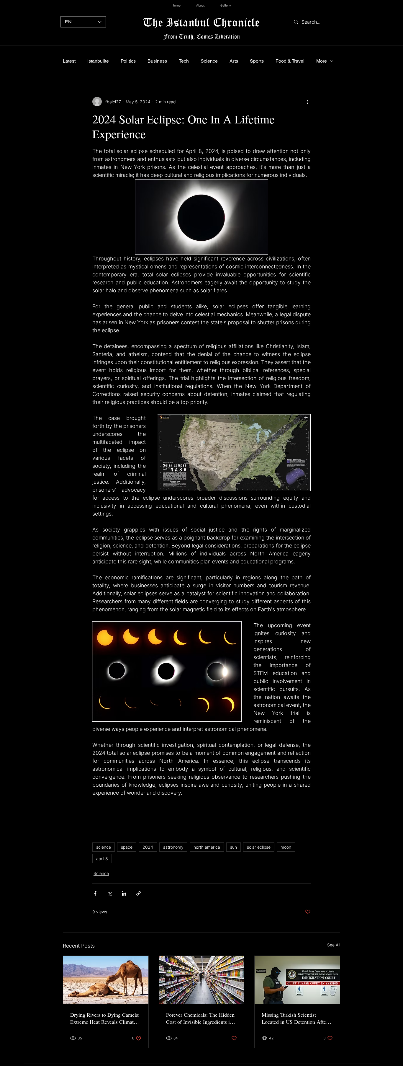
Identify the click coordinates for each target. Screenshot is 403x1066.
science (103, 847)
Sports (257, 61)
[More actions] (307, 101)
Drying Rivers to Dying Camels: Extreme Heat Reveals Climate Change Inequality (105, 1018)
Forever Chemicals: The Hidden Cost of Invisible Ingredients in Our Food (200, 1018)
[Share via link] (138, 893)
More (321, 61)
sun (233, 847)
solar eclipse (259, 847)
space (126, 847)
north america (207, 847)
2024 (147, 847)
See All (333, 944)
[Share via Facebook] (95, 893)
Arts (234, 61)
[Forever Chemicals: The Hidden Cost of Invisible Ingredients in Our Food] (201, 980)
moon (286, 847)
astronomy (173, 847)
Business (157, 61)
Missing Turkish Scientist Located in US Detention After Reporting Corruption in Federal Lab (296, 1018)
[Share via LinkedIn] (124, 893)
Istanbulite (98, 61)
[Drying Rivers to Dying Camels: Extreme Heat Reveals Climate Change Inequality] (105, 980)
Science (209, 61)
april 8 (102, 858)
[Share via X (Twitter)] (109, 893)
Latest (69, 61)
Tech (184, 61)
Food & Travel (290, 61)
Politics (128, 61)
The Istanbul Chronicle (201, 22)
